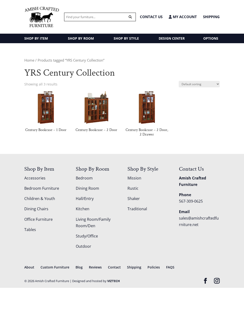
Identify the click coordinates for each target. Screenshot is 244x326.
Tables (30, 229)
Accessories (35, 178)
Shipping (211, 16)
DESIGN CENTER (172, 38)
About (29, 267)
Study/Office (87, 236)
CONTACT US (151, 16)
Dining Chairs (36, 208)
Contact (114, 267)
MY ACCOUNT (184, 17)
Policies (153, 267)
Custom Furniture (55, 267)
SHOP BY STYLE (126, 38)
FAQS (170, 267)
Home (29, 60)
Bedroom (84, 178)
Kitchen (82, 208)
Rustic (132, 188)
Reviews (95, 267)
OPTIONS (210, 38)
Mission (134, 178)
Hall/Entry (85, 198)
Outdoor (83, 246)
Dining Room (87, 188)
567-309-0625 (191, 201)
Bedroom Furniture (41, 188)
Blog (79, 267)
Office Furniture (38, 219)
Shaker (133, 198)
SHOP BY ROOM (81, 38)
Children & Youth (39, 198)
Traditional (137, 208)
